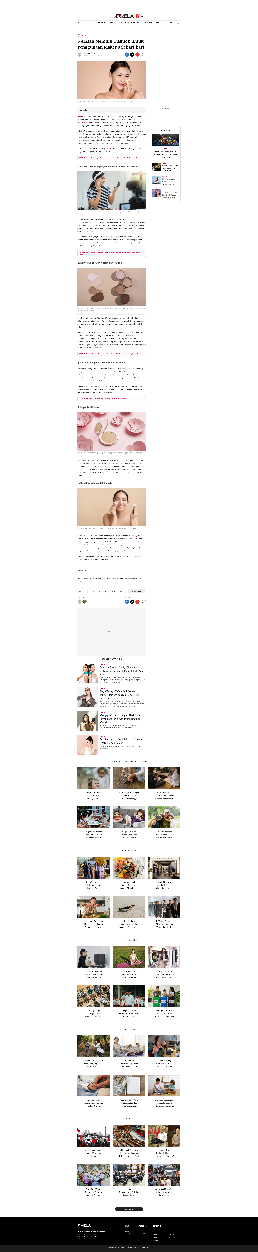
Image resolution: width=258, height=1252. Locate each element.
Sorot (129, 1119)
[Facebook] (79, 1236)
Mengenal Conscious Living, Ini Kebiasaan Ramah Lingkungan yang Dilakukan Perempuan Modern (93, 924)
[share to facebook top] (127, 54)
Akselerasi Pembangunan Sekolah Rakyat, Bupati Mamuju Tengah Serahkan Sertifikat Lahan (129, 1192)
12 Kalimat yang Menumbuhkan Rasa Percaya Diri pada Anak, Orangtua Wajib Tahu (164, 1063)
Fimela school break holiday (129, 761)
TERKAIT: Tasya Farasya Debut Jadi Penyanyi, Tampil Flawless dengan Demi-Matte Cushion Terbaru (110, 253)
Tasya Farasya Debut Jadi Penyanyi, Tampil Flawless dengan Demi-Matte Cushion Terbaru (120, 695)
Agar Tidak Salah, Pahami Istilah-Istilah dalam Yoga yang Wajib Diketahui (129, 974)
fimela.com (121, 1247)
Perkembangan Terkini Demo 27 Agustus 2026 (93, 1153)
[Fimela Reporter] (80, 54)
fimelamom (135, 23)
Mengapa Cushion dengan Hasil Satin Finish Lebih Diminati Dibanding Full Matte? (120, 719)
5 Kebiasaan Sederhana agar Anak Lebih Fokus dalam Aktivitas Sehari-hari (129, 1063)
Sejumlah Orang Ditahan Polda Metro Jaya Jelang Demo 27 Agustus (164, 1153)
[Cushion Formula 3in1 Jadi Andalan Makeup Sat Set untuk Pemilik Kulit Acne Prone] (87, 673)
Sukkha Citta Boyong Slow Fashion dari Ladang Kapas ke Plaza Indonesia (164, 885)
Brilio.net (171, 1234)
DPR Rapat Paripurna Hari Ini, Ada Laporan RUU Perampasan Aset (129, 1153)
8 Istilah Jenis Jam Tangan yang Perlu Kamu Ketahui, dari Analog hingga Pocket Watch (93, 1013)
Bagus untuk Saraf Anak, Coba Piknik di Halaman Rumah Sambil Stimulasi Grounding (93, 835)
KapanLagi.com (173, 1237)
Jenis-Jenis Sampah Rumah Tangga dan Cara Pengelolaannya (164, 1013)
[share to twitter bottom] (132, 602)
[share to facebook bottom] (127, 602)
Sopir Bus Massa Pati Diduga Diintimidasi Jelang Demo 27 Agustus (164, 1192)
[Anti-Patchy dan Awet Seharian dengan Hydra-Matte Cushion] (87, 745)
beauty (119, 23)
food (127, 23)
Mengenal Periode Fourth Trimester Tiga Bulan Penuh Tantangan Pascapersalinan (93, 1103)
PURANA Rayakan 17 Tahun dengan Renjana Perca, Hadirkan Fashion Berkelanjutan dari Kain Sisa (93, 885)
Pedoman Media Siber (130, 1240)
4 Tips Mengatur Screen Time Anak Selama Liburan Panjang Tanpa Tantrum (129, 835)
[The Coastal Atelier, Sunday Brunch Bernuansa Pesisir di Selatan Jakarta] (165, 140)
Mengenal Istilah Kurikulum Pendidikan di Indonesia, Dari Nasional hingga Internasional (129, 1013)
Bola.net (155, 1234)
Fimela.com (156, 1237)
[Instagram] (84, 1236)
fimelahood (147, 23)
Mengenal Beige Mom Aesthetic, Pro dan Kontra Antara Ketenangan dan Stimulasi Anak (129, 1103)
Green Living (129, 851)
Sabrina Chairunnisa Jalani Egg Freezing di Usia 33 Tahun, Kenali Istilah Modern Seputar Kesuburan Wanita (164, 974)
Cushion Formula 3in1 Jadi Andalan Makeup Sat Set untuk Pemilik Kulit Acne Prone (122, 671)
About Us (126, 1231)
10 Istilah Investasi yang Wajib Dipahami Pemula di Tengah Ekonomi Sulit (93, 974)
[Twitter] (89, 1236)
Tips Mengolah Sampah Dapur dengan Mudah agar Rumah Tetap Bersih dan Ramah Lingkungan (129, 885)
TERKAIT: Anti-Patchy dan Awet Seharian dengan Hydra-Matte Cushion (102, 399)
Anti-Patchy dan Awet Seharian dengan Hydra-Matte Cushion (121, 741)
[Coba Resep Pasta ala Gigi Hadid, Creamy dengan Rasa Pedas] (156, 194)
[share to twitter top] (132, 54)
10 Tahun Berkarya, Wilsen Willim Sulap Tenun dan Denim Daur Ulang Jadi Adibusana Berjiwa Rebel (164, 924)
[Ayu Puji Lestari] (84, 601)
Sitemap (139, 1237)
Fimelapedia (130, 940)
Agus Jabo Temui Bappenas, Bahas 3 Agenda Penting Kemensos (93, 1192)
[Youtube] (95, 1236)
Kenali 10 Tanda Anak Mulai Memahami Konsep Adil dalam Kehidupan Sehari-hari (164, 1103)
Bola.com (171, 1231)
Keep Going (129, 1209)
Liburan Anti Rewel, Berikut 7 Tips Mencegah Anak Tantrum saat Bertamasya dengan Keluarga (93, 795)
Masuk (172, 23)
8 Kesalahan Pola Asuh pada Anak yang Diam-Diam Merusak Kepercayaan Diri (93, 1063)
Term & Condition (141, 1234)
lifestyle (101, 23)
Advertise (126, 1237)
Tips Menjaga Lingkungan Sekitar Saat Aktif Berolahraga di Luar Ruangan (129, 924)
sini (80, 582)
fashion (111, 23)
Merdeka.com (156, 1240)
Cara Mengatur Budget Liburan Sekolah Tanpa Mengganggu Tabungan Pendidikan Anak (129, 795)
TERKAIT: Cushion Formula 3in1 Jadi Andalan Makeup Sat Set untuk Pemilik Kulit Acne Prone (109, 158)
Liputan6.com (156, 1231)
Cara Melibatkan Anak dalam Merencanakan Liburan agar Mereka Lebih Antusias (164, 795)
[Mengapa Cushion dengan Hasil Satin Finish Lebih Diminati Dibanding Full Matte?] (87, 721)
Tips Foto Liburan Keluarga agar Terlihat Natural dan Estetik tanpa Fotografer (164, 835)
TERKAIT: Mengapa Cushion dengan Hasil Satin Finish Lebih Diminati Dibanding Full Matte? (109, 354)
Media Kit (139, 1231)
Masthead (127, 1234)
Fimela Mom (130, 1029)
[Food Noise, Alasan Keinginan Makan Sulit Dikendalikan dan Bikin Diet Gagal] (156, 180)
